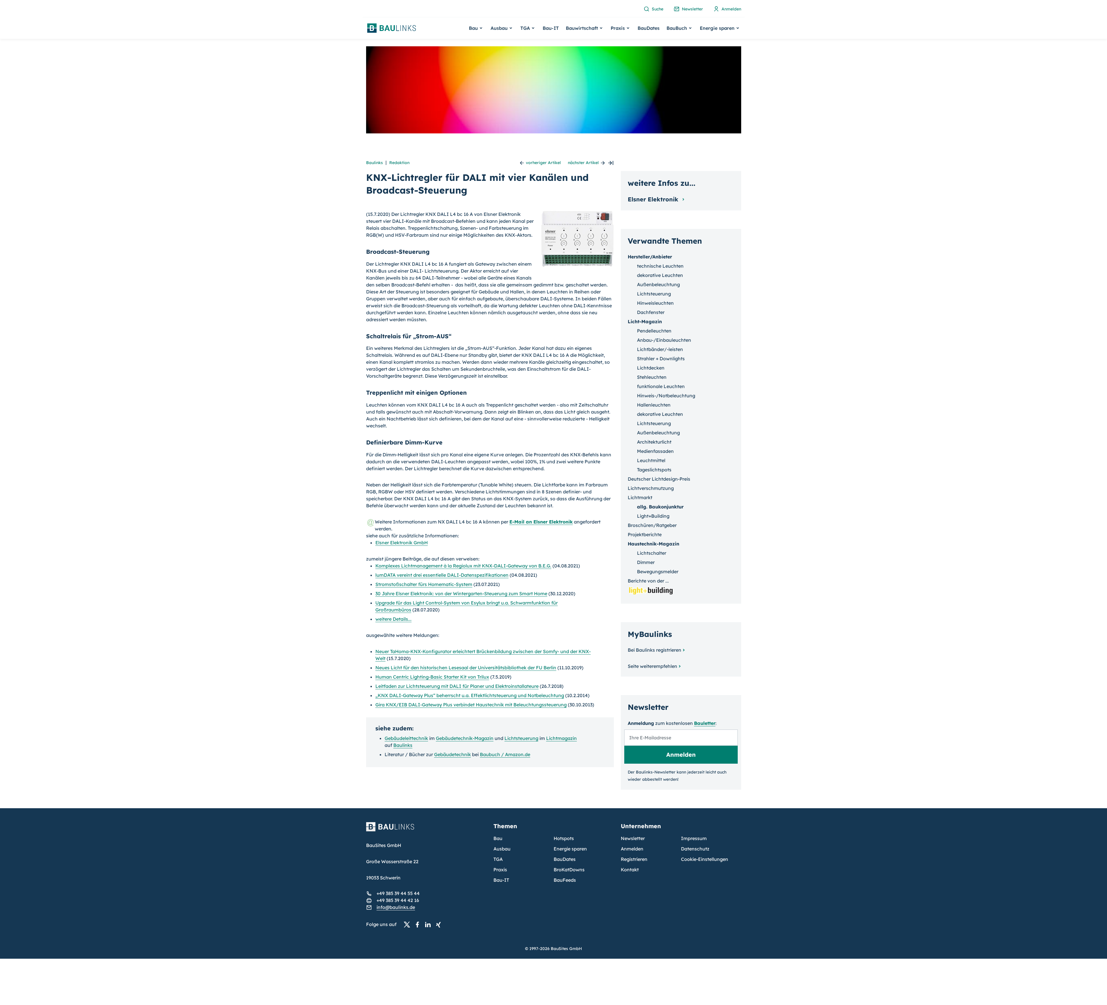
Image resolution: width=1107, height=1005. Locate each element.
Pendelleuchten (654, 331)
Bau (497, 838)
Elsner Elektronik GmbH (401, 542)
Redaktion (399, 162)
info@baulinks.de (396, 907)
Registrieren (634, 859)
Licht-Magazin (645, 321)
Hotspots (564, 838)
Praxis (500, 869)
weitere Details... (393, 619)
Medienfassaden (655, 451)
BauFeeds (565, 880)
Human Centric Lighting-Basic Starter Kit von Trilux (432, 677)
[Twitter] (408, 924)
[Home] (426, 830)
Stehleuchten (652, 377)
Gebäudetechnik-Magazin (464, 738)
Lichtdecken (650, 368)
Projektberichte (645, 534)
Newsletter (633, 838)
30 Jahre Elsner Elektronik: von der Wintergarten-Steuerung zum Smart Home (461, 593)
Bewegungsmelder (657, 571)
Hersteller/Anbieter (650, 257)
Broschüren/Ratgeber (652, 525)
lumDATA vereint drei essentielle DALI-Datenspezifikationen (441, 575)
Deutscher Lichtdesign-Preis (659, 479)
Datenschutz (695, 849)
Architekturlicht (654, 442)
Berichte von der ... (648, 581)
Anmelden (632, 849)
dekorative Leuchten (660, 275)
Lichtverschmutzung (651, 488)
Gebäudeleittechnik (406, 738)
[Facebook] (419, 924)
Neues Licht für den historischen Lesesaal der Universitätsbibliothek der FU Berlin (465, 667)
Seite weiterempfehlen (652, 666)
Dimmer (646, 562)
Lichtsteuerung (521, 738)
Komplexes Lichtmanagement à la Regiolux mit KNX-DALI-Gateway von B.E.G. (463, 566)
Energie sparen (570, 849)
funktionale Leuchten (661, 386)
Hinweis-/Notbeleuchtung (666, 395)
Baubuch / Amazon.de (505, 754)
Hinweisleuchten (655, 303)
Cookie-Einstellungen (704, 859)
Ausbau (502, 849)
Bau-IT (551, 28)
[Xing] (440, 924)
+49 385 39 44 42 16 (398, 900)
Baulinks (374, 162)
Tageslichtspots (654, 470)
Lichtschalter (651, 553)
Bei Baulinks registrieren (654, 650)
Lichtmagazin (561, 738)
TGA (498, 859)
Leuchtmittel (651, 460)
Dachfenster (650, 312)
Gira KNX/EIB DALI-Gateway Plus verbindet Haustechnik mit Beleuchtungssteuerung (471, 705)
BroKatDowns (569, 869)
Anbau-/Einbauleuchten (664, 340)
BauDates (649, 28)
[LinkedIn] (429, 924)
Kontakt (630, 869)
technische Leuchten (660, 266)
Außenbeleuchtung (658, 284)
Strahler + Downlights (661, 358)
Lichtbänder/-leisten (660, 349)
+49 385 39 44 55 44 (398, 893)
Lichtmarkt (640, 497)
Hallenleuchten (654, 405)
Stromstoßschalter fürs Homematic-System (423, 584)
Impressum (694, 838)
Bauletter (704, 723)
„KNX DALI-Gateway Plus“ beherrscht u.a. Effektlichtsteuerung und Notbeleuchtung (469, 695)
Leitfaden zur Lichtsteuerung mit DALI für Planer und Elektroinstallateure (457, 686)
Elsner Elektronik (654, 199)
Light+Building (653, 516)
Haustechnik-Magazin (653, 544)
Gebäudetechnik (452, 754)
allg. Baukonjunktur (660, 507)
